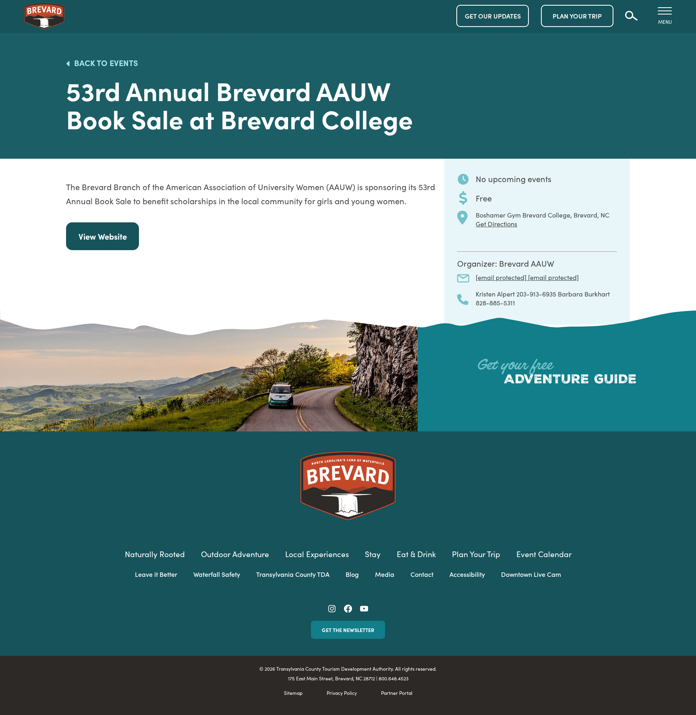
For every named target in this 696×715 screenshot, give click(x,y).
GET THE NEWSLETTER (348, 629)
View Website (103, 236)
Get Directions (496, 223)
